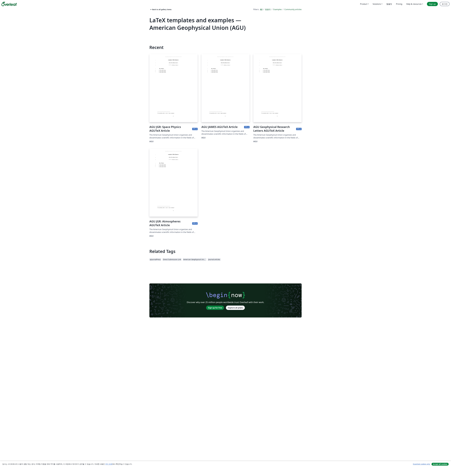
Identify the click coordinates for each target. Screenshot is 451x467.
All (261, 9)
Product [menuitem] (363, 4)
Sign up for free (215, 307)
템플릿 (268, 9)
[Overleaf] (9, 4)
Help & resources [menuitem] (414, 4)
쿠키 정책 (108, 464)
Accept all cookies (440, 464)
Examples (277, 9)
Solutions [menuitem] (377, 4)
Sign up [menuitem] (432, 4)
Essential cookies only (421, 464)
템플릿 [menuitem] (389, 4)
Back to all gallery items (160, 9)
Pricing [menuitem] (399, 4)
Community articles (293, 9)
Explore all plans (235, 307)
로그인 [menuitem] (444, 4)
